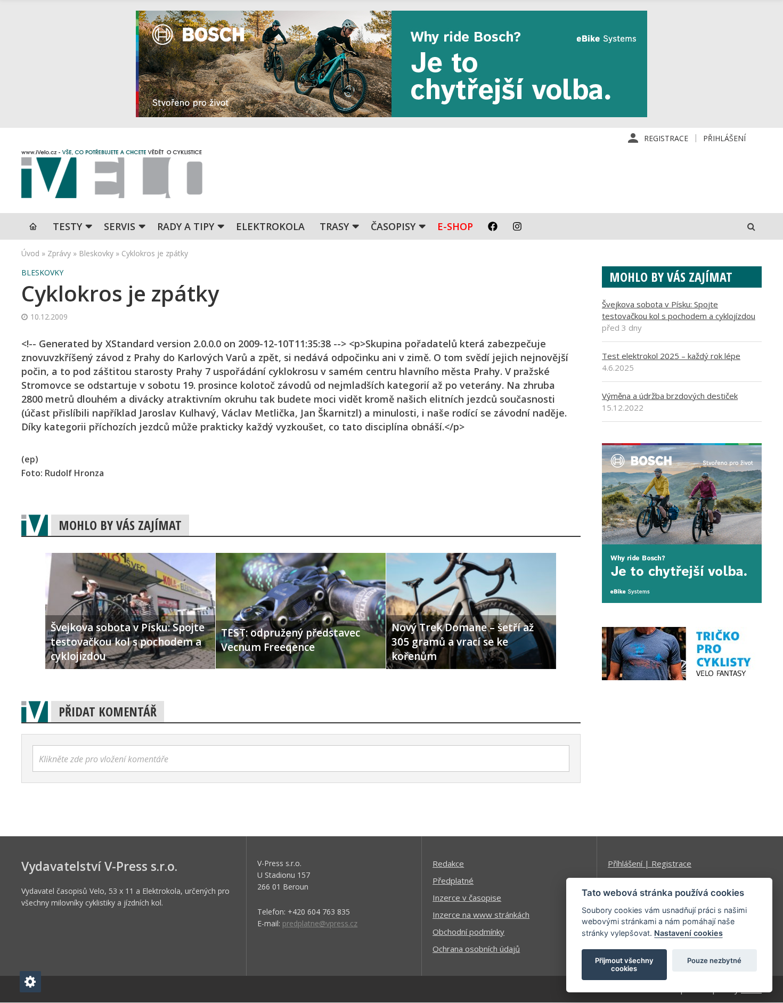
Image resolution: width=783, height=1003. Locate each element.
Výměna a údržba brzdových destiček (670, 395)
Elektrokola (270, 226)
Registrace (666, 138)
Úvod (30, 253)
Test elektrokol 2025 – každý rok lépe (671, 355)
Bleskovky (96, 253)
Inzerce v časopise (467, 897)
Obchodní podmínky (468, 931)
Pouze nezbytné (714, 960)
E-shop (455, 226)
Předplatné (453, 880)
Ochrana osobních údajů (476, 948)
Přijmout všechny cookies (624, 964)
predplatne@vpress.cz (319, 923)
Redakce (448, 863)
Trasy (334, 226)
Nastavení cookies (688, 932)
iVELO (111, 176)
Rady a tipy (185, 226)
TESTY (67, 226)
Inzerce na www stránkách (481, 914)
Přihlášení (724, 138)
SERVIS (119, 226)
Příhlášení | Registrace (649, 863)
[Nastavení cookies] (30, 981)
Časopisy (393, 226)
